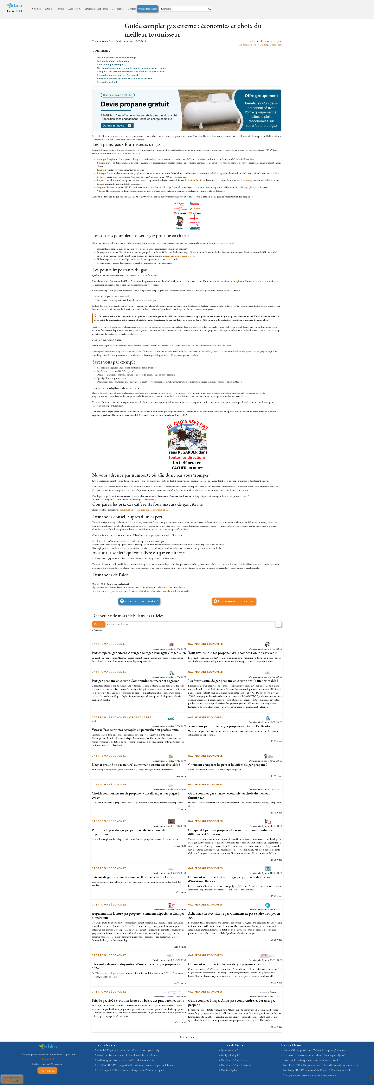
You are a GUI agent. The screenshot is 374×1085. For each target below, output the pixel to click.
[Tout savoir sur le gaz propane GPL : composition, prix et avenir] (267, 644)
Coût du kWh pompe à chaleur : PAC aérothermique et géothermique (129, 1050)
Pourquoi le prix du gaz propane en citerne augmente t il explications (131, 832)
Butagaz (101, 162)
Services (60, 8)
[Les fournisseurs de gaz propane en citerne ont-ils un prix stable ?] (267, 672)
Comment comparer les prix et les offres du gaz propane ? (227, 764)
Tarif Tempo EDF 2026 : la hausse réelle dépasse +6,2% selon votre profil (130, 1070)
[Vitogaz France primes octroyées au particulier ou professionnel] (171, 717)
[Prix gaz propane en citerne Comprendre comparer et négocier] (171, 672)
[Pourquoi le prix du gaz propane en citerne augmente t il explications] (171, 821)
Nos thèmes (117, 8)
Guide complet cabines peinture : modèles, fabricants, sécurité (125, 1060)
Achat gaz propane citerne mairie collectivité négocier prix (309, 1075)
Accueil (37, 8)
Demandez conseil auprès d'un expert (117, 75)
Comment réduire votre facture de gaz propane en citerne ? (229, 964)
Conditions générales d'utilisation (236, 1065)
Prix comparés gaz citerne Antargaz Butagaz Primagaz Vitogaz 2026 (139, 652)
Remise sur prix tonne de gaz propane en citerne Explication (230, 726)
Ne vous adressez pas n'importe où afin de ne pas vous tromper (132, 68)
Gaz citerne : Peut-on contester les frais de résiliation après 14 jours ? (128, 1055)
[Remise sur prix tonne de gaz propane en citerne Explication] (267, 717)
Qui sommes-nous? (229, 1050)
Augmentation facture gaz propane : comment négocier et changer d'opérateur (138, 915)
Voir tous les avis (47, 1070)
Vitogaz (135, 717)
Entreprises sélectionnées (96, 8)
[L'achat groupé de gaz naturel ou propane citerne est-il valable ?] (171, 756)
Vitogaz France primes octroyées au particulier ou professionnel (135, 729)
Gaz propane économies (271, 44)
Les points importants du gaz (113, 61)
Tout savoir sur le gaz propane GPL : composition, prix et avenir (232, 652)
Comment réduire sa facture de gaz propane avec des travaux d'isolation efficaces (230, 879)
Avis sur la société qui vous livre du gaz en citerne (124, 78)
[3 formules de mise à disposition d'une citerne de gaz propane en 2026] (171, 955)
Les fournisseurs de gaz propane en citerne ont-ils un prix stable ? (233, 680)
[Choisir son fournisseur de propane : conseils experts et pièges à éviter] (171, 784)
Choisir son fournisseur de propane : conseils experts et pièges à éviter (136, 795)
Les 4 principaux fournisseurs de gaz (117, 57)
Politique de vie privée (231, 1055)
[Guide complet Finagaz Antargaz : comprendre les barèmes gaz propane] (267, 992)
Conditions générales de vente (235, 1060)
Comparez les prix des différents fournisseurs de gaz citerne (131, 71)
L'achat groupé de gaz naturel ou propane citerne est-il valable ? (136, 764)
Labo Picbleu (74, 8)
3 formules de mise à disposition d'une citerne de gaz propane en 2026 (136, 966)
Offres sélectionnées (147, 8)
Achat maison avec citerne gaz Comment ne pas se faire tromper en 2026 (234, 915)
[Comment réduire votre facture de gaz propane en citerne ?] (267, 955)
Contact (132, 8)
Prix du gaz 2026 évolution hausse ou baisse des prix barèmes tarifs (138, 1000)
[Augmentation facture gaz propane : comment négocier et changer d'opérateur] (171, 905)
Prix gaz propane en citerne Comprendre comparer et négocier (135, 680)
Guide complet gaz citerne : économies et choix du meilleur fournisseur (229, 795)
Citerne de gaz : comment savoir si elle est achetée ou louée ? (133, 877)
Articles (48, 8)
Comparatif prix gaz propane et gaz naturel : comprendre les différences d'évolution (230, 832)
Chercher (98, 624)
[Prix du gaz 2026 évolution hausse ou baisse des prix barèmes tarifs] (171, 992)
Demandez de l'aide (107, 82)
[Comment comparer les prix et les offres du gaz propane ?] (267, 756)
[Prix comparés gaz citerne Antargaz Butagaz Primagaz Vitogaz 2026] (171, 644)
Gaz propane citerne (248, 44)
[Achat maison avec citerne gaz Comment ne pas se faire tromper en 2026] (267, 905)
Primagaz (101, 173)
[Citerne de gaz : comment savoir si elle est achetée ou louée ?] (171, 868)
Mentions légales (229, 1070)
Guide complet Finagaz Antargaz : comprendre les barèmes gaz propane (232, 1002)
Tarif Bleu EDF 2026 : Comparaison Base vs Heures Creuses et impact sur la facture (135, 1065)
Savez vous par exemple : (111, 64)
